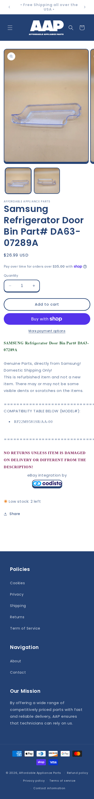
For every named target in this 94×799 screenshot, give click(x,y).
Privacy (17, 594)
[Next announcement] (84, 7)
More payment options (47, 331)
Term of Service (25, 628)
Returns (17, 617)
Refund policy (77, 773)
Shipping (18, 605)
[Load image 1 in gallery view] (18, 181)
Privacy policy (34, 781)
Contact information (49, 788)
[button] (10, 27)
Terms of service (62, 781)
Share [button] (15, 513)
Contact (18, 672)
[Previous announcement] (9, 7)
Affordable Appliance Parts (40, 773)
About (15, 661)
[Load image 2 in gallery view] (47, 181)
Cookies (17, 583)
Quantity (11, 275)
